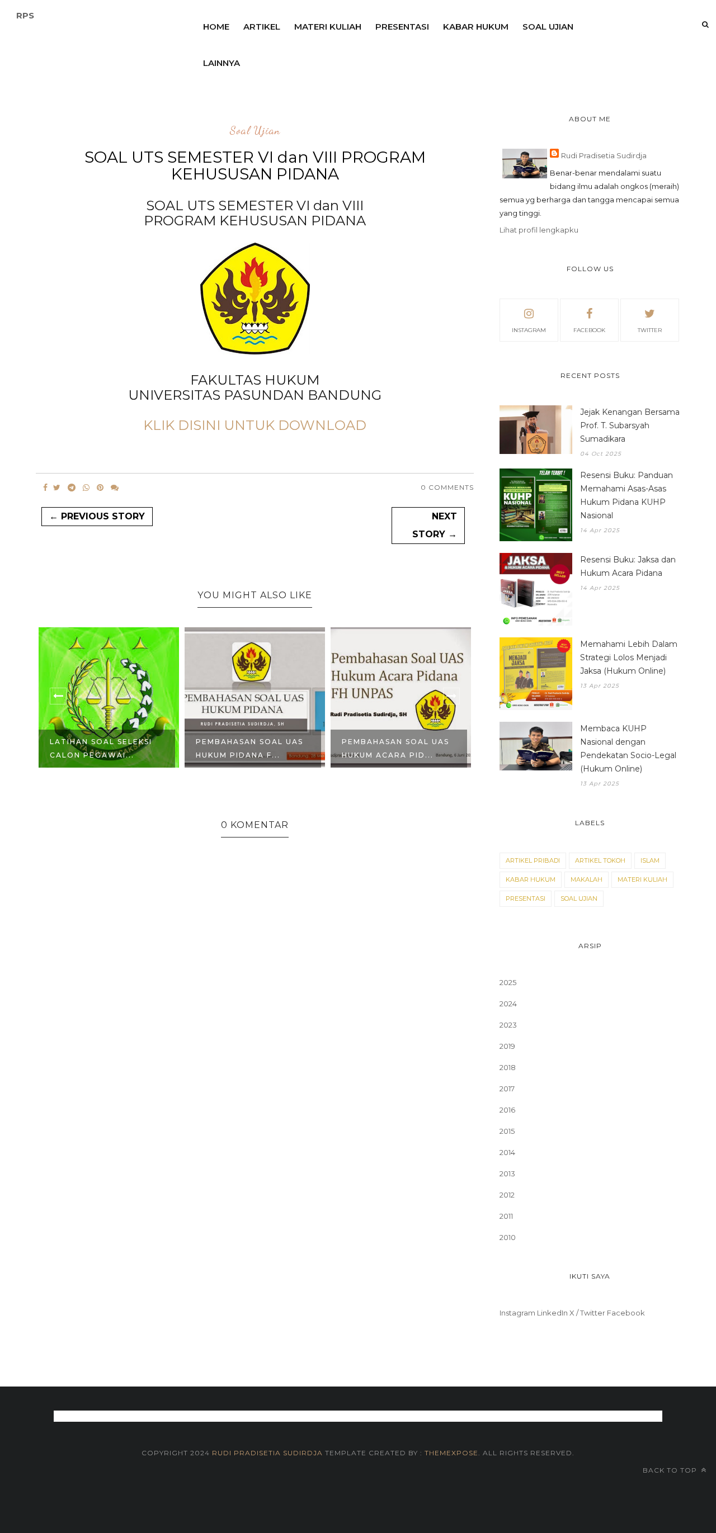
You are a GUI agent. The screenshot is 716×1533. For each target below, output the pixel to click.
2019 (507, 1046)
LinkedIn (552, 1312)
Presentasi (402, 26)
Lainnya (221, 63)
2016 (507, 1109)
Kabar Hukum (475, 26)
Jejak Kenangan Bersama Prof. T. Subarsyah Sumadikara (630, 425)
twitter (650, 330)
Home (216, 26)
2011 (506, 1216)
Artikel (261, 26)
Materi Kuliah (327, 26)
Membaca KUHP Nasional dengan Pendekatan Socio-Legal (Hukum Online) (628, 748)
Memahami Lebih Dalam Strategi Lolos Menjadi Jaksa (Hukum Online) (628, 657)
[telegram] (72, 487)
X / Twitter (587, 1312)
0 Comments (447, 487)
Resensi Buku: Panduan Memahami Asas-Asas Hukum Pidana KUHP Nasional (626, 495)
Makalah (586, 879)
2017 (507, 1088)
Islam (650, 860)
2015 (507, 1131)
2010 (508, 1237)
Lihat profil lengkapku (539, 229)
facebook (589, 330)
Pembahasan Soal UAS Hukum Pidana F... (249, 748)
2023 (508, 1024)
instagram (529, 330)
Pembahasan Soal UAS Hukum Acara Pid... (395, 748)
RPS (25, 15)
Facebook (626, 1312)
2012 (507, 1194)
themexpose (451, 1453)
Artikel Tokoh (600, 860)
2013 (507, 1173)
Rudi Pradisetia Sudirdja (604, 155)
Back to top (671, 1470)
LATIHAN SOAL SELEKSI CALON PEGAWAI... (101, 748)
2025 (508, 982)
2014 (507, 1152)
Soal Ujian (547, 26)
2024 (508, 1003)
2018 (508, 1067)
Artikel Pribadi (533, 860)
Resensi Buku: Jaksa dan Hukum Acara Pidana (628, 566)
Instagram (517, 1312)
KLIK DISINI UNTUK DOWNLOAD (254, 425)
